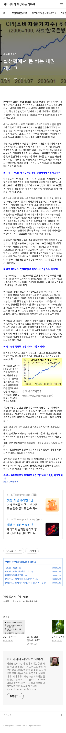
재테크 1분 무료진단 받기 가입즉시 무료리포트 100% (22, 525)
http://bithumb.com (18, 494)
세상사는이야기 (12, 562)
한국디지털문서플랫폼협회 (44, 13)
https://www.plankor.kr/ (21, 519)
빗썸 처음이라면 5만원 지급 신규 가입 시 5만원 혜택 (22, 500)
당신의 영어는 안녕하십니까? (17, 571)
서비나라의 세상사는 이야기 (19, 4)
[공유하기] (16, 550)
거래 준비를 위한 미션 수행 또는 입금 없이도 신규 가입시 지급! (22, 506)
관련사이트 (8, 714)
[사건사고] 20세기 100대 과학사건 (20, 578)
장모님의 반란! (11, 567)
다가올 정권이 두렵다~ (14, 575)
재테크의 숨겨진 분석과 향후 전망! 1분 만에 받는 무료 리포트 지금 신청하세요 (22, 531)
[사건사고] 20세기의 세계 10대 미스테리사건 (24, 582)
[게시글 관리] (20, 550)
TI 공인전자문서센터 (18, 13)
